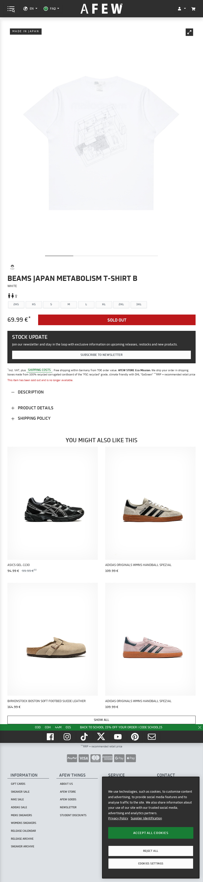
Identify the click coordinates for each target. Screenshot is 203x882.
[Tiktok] (84, 736)
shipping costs (39, 370)
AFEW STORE (101, 9)
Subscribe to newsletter (101, 355)
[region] (151, 827)
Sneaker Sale (20, 791)
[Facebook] (50, 736)
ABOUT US (66, 783)
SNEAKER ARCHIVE (22, 846)
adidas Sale (19, 807)
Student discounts (73, 815)
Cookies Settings (150, 863)
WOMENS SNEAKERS (23, 823)
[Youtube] (118, 736)
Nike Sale (17, 799)
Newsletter (68, 807)
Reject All (150, 851)
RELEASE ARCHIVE (22, 838)
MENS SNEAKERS (21, 815)
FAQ (52, 8)
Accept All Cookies (150, 833)
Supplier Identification (146, 818)
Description (30, 391)
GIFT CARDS (18, 783)
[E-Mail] (152, 736)
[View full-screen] (189, 32)
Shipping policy (34, 418)
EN (31, 8)
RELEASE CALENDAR (23, 831)
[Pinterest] (135, 736)
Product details (35, 407)
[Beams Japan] (12, 267)
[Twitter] (101, 736)
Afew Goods (68, 799)
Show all (101, 720)
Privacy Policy (118, 818)
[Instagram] (67, 736)
